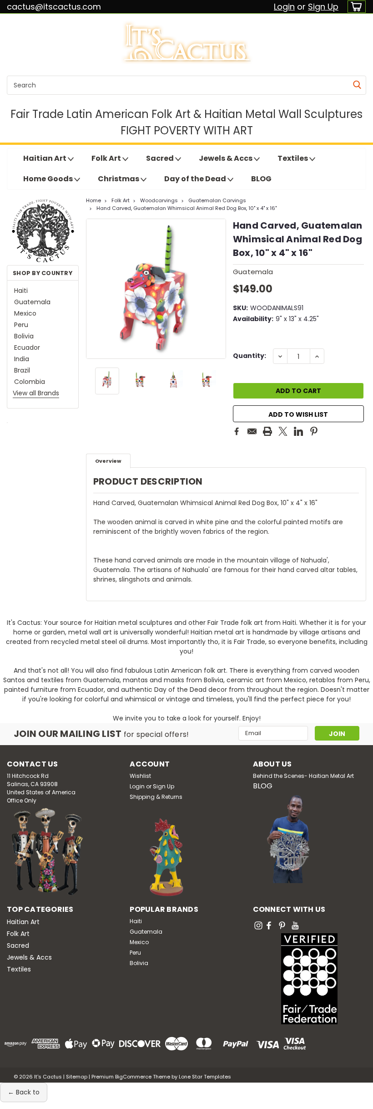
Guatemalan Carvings (217, 200)
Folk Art (106, 158)
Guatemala (32, 302)
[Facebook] (236, 431)
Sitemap (76, 1076)
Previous (94, 289)
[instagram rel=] (258, 925)
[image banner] (7, 422)
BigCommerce (133, 1076)
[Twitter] (282, 431)
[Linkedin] (298, 431)
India (21, 358)
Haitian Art (45, 158)
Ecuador (27, 347)
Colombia (29, 381)
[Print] (267, 431)
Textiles (293, 158)
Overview (108, 461)
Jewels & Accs (226, 158)
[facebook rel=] (269, 925)
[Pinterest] (313, 431)
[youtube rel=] (295, 925)
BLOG (261, 179)
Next (218, 289)
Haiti (21, 290)
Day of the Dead (195, 179)
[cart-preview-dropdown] (354, 6)
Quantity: (249, 355)
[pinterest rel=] (282, 925)
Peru (21, 324)
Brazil (22, 370)
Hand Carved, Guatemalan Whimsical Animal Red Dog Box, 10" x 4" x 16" (186, 208)
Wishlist (140, 776)
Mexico (25, 313)
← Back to (24, 1092)
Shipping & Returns (156, 797)
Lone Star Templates (205, 1076)
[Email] (252, 431)
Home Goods (48, 179)
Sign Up (323, 6)
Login (284, 6)
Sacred (160, 158)
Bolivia (24, 336)
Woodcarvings (159, 200)
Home (93, 200)
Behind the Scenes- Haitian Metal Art (303, 776)
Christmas (119, 179)
